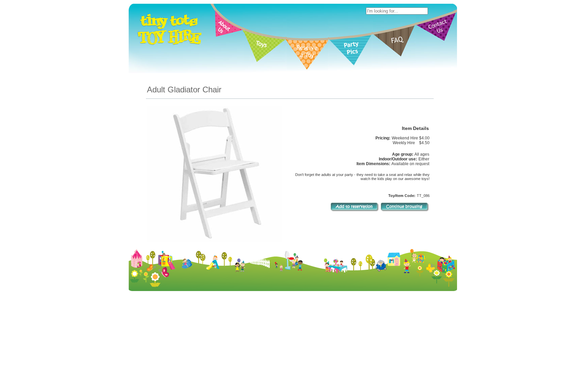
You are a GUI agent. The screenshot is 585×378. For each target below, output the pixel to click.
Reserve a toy (295, 352)
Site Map (359, 358)
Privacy (339, 358)
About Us (257, 352)
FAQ (341, 352)
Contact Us (359, 352)
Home (238, 352)
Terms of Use (316, 358)
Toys (274, 352)
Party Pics (323, 352)
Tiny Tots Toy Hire (282, 358)
